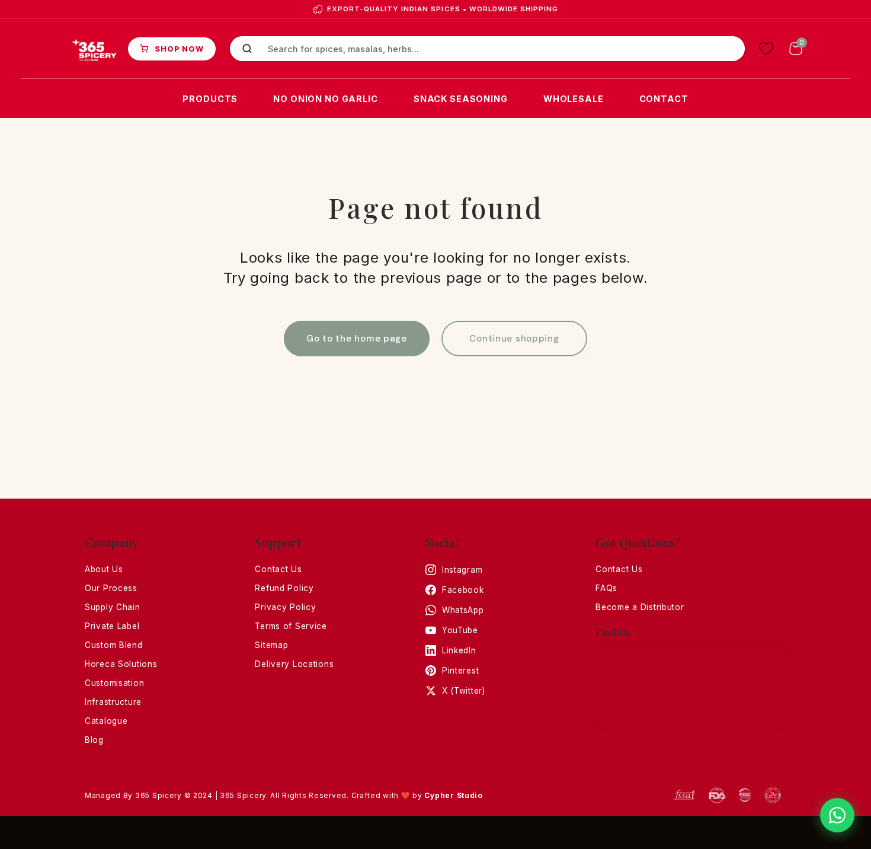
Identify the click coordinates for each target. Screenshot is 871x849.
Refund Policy (284, 588)
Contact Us (278, 569)
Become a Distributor (639, 607)
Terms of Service (291, 626)
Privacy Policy (285, 607)
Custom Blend (114, 645)
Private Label (112, 626)
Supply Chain (112, 607)
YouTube (460, 630)
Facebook (463, 590)
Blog (94, 740)
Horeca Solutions (121, 664)
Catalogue (106, 721)
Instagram (462, 569)
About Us (104, 569)
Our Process (111, 588)
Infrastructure (113, 702)
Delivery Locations (294, 664)
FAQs (606, 588)
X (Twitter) (463, 690)
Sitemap (271, 645)
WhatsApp (463, 610)
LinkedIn (459, 650)
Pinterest (460, 670)
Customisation (114, 683)
